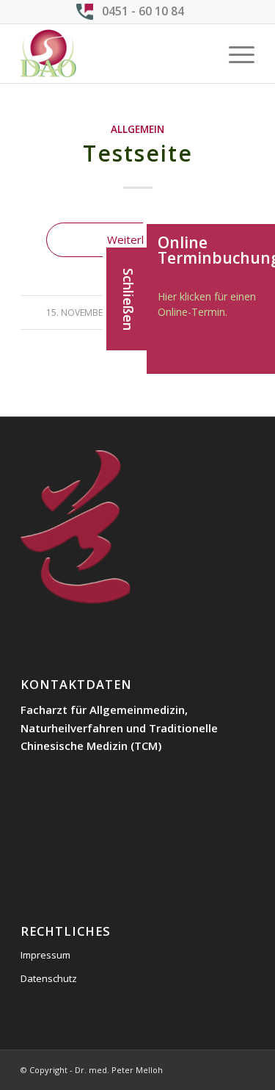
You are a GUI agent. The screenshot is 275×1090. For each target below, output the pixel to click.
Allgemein (137, 129)
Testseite (138, 153)
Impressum (45, 954)
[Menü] (234, 53)
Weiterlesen (138, 239)
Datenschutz (49, 978)
